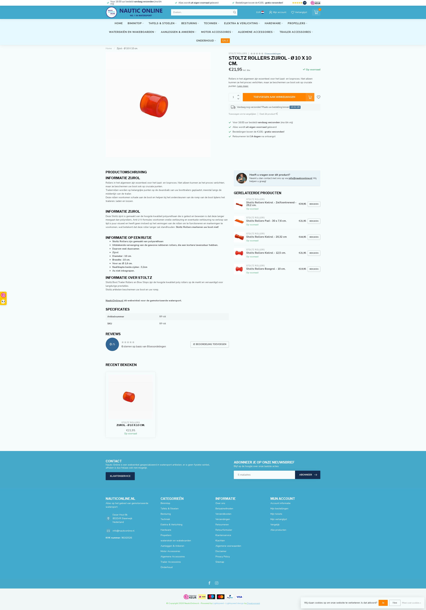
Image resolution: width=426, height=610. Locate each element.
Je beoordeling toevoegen (209, 344)
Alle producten (278, 530)
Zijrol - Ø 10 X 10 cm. (127, 48)
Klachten (220, 540)
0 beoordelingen (273, 53)
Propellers (296, 23)
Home (119, 23)
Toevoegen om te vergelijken (242, 113)
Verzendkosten (223, 514)
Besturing (189, 23)
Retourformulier (223, 530)
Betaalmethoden (224, 508)
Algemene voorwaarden (228, 546)
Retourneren (222, 524)
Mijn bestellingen (279, 508)
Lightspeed (218, 603)
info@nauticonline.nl (300, 178)
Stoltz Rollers (238, 53)
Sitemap (219, 562)
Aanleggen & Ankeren (177, 32)
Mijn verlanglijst (278, 519)
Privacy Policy (222, 556)
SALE (225, 40)
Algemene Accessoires (255, 32)
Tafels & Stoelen (162, 23)
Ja (383, 602)
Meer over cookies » (411, 602)
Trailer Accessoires (295, 32)
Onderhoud (205, 40)
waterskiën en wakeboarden (131, 32)
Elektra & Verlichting (241, 23)
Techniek (210, 23)
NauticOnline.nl (114, 300)
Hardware (273, 23)
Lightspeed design (235, 603)
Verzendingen (222, 519)
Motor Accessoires (216, 32)
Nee (395, 602)
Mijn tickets (276, 514)
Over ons (220, 503)
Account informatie (280, 503)
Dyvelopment (253, 603)
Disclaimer (220, 551)
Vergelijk (275, 524)
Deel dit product (268, 113)
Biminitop (135, 23)
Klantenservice (120, 476)
